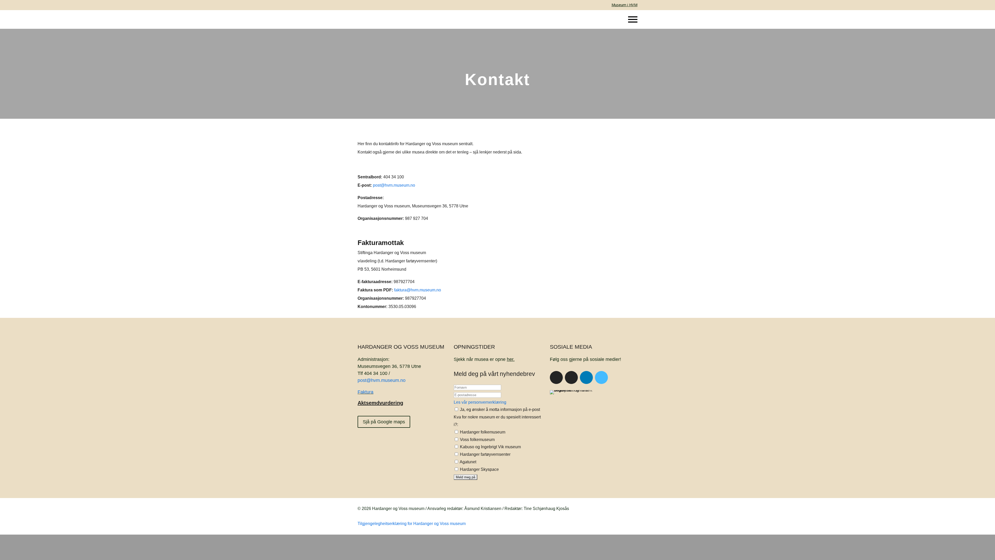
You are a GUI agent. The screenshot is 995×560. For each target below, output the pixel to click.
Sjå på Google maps (384, 421)
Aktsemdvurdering (380, 403)
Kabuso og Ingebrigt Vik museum (490, 447)
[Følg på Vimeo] (601, 377)
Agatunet (467, 462)
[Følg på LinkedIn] (586, 377)
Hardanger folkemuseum (482, 432)
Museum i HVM (624, 4)
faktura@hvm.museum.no (417, 290)
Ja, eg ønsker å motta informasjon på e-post (499, 409)
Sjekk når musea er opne (484, 359)
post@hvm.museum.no (394, 185)
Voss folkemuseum (477, 439)
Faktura (365, 392)
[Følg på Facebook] (556, 377)
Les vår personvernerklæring (480, 402)
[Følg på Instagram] (571, 377)
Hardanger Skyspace (479, 469)
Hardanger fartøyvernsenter (484, 454)
